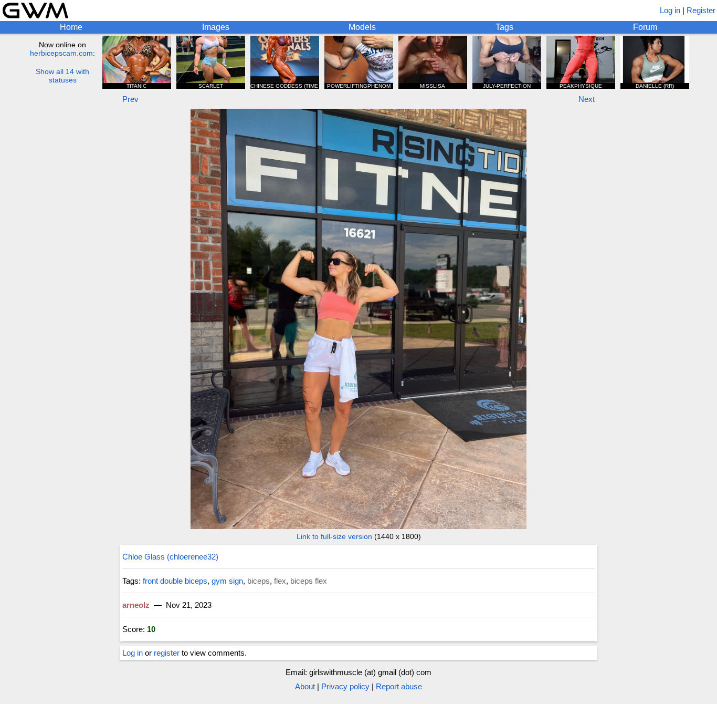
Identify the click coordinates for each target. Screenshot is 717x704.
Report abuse (399, 686)
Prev (130, 99)
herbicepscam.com (61, 53)
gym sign (227, 580)
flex (280, 580)
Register (701, 10)
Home (71, 27)
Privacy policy (345, 686)
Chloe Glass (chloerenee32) (170, 556)
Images (215, 27)
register (167, 652)
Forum (645, 27)
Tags (504, 27)
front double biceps (175, 580)
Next (586, 99)
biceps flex (308, 580)
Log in (670, 10)
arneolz (136, 605)
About (305, 686)
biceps (258, 580)
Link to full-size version (334, 536)
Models (362, 27)
